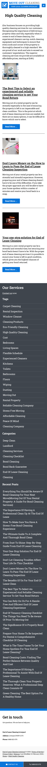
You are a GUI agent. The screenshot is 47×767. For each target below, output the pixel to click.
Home (5, 756)
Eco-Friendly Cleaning (15, 327)
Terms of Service (38, 752)
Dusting (7, 389)
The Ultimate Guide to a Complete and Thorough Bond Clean (22, 535)
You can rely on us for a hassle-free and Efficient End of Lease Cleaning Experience (21, 604)
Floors (6, 379)
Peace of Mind (11, 421)
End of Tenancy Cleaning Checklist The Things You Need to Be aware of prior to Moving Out (22, 616)
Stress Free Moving (13, 410)
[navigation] (44, 5)
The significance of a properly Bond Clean (23, 626)
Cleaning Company (13, 426)
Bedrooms (8, 342)
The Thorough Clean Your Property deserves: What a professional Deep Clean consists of (23, 685)
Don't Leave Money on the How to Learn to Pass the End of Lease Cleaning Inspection (23, 166)
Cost (5, 337)
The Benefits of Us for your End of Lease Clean (22, 582)
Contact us (7, 293)
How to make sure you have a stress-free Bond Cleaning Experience (20, 525)
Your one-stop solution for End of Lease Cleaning (23, 239)
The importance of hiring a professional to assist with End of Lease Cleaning (22, 673)
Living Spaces (10, 347)
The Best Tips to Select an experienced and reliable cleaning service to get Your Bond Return (20, 93)
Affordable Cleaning (14, 416)
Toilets (6, 368)
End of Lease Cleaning (15, 471)
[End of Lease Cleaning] (20, 7)
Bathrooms (9, 374)
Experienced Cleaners (15, 358)
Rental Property (11, 400)
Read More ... (11, 126)
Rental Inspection (13, 311)
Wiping (7, 384)
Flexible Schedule (13, 353)
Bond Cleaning (11, 461)
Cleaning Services (13, 451)
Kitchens (8, 363)
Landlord (8, 445)
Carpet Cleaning (12, 306)
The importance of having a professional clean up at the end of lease (23, 513)
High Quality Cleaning (15, 332)
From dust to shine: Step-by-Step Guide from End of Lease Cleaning (22, 544)
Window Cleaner (12, 316)
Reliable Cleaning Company (18, 405)
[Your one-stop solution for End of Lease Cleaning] (10, 228)
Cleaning (8, 477)
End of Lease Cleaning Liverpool (14, 752)
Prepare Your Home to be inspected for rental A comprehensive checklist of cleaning (23, 637)
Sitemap (17, 754)
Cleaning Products (13, 321)
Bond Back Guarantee (15, 466)
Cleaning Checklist (13, 456)
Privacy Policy (8, 754)
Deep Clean (9, 440)
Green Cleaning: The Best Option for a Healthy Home (23, 695)
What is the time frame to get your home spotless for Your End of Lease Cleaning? (23, 649)
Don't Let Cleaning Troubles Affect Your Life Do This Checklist (22, 561)
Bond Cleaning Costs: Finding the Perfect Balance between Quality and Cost (22, 661)
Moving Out (9, 395)
